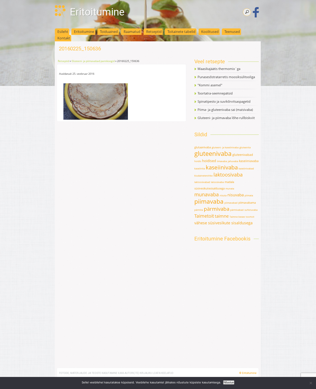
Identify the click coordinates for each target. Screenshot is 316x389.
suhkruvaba (251, 209)
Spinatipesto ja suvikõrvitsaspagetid (224, 101)
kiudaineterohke (203, 175)
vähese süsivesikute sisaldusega (223, 222)
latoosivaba (217, 182)
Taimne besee (237, 216)
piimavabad (231, 202)
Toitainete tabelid (181, 31)
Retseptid (154, 31)
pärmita (198, 209)
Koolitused (210, 31)
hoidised (209, 160)
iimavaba (222, 161)
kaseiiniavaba (249, 161)
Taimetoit (204, 216)
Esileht (62, 31)
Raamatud (132, 31)
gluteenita (245, 147)
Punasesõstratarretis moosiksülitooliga (226, 77)
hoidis (197, 161)
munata (229, 188)
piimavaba (209, 201)
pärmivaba (216, 208)
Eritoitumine (97, 12)
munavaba (206, 194)
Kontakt (63, 38)
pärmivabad (237, 209)
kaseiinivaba (222, 167)
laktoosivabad (202, 182)
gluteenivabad (242, 155)
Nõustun (229, 382)
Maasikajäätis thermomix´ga (219, 69)
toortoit (250, 216)
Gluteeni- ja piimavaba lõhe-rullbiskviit (226, 118)
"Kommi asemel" (210, 85)
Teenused (232, 31)
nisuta (223, 195)
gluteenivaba (213, 153)
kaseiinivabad (246, 168)
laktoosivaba (228, 174)
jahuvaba (233, 161)
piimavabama (247, 203)
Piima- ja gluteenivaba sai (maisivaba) (225, 109)
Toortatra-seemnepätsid (215, 93)
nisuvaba (235, 194)
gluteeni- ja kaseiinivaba (225, 147)
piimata (249, 195)
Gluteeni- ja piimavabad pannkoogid (93, 61)
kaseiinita (199, 168)
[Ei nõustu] (310, 383)
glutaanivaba (202, 147)
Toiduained (109, 31)
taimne (222, 216)
